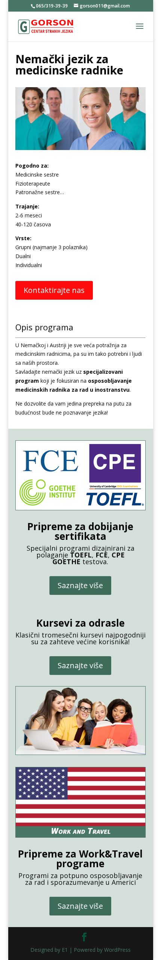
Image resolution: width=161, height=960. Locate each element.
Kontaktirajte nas (54, 290)
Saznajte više (80, 585)
